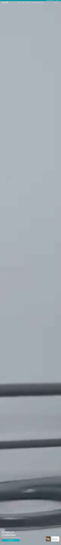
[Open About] (20, 2)
